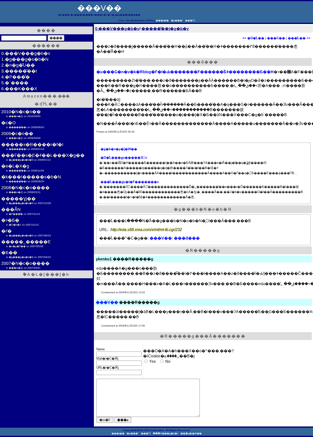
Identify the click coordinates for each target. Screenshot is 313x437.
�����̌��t (18, 127)
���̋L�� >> (299, 38)
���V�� (99, 8)
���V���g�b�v (165, 433)
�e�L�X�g (15, 166)
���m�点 (16, 116)
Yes (152, 361)
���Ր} (190, 20)
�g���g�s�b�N (21, 159)
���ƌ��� (187, 238)
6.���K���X (19, 88)
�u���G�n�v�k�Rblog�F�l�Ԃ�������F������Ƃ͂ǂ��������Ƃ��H (185, 72)
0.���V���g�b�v (117, 29)
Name (100, 349)
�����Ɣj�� (18, 198)
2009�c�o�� (17, 133)
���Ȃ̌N (11, 209)
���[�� (162, 20)
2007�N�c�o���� (25, 263)
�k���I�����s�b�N (31, 176)
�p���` (177, 20)
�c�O (8, 122)
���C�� (276, 38)
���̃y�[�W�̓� (191, 433)
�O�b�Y (15, 224)
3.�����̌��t (19, 71)
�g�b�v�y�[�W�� (119, 149)
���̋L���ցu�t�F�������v (130, 182)
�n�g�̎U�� (17, 246)
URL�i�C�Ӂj (107, 367)
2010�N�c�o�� (21, 111)
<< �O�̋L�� (253, 38)
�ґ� (6, 231)
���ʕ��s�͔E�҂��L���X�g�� (43, 155)
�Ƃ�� (9, 252)
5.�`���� (14, 82)
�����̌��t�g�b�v (165, 29)
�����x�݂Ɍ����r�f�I (32, 144)
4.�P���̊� (15, 76)
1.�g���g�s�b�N (24, 59)
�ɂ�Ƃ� (10, 220)
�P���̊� (16, 214)
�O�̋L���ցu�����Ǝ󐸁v (124, 157)
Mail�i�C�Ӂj (107, 358)
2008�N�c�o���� (25, 187)
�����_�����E (26, 241)
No (167, 361)
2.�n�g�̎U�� (18, 65)
